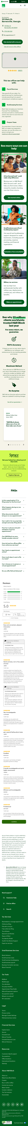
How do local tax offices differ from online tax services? (12, 544)
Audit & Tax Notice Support (10, 941)
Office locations (6, 1059)
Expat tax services (7, 943)
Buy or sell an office (7, 1082)
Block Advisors (6, 955)
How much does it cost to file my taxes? (11, 558)
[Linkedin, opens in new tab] (22, 1104)
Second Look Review (8, 933)
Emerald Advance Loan (9, 1039)
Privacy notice (6, 1013)
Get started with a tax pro (12, 42)
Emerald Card (6, 1034)
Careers (4, 1080)
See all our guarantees (14, 402)
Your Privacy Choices (18, 1122)
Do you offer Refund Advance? (12, 571)
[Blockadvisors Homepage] (14, 1)
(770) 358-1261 (8, 31)
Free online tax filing (8, 929)
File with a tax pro (7, 926)
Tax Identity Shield (7, 938)
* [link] (7, 466)
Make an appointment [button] (14, 302)
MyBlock (4, 979)
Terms (4, 1010)
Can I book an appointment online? (11, 551)
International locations (8, 1061)
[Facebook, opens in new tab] (8, 1104)
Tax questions (6, 1056)
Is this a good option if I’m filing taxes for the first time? (11, 501)
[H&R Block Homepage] (4, 1)
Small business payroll (8, 962)
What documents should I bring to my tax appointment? (12, 515)
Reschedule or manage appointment (12, 921)
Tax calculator (6, 984)
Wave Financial (6, 967)
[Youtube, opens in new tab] (17, 1104)
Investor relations (7, 1090)
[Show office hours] (14, 34)
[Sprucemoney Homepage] (23, 1)
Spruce (4, 1032)
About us (4, 1075)
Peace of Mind (6, 936)
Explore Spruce (14, 475)
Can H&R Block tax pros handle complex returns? (10, 537)
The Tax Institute (7, 1092)
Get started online (14, 197)
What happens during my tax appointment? (11, 508)
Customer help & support (9, 1054)
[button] (20, 5)
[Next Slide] (23, 445)
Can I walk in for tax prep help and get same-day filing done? (12, 521)
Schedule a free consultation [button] (14, 252)
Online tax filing (6, 924)
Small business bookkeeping (10, 960)
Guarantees (5, 1094)
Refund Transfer (6, 1037)
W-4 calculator (6, 998)
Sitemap (4, 1063)
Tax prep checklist (7, 986)
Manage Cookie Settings (9, 1015)
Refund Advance (7, 1042)
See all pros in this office (12, 46)
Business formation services (10, 965)
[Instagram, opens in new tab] (13, 1104)
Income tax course (7, 1085)
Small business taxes (8, 957)
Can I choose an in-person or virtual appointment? (11, 565)
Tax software (5, 931)
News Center (6, 1087)
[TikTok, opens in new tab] (4, 1104)
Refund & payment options (10, 991)
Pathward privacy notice (9, 1018)
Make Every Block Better (9, 1078)
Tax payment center (8, 993)
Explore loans (6, 1029)
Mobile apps (5, 981)
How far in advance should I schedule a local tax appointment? (11, 529)
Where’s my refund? (8, 996)
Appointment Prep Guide (9, 989)
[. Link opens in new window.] (7, 1122)
